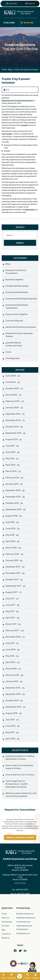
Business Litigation (14, 279)
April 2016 (10, 662)
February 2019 (12, 477)
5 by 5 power (7, 134)
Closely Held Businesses (17, 286)
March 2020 (11, 395)
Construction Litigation (17, 314)
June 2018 (10, 528)
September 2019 (13, 433)
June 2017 (10, 605)
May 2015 (10, 732)
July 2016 (10, 643)
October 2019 (12, 427)
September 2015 (13, 707)
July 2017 (10, 598)
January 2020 (12, 407)
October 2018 (12, 503)
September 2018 (13, 509)
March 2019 (11, 471)
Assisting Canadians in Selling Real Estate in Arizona (20, 757)
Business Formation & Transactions (16, 271)
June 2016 (10, 649)
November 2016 (13, 637)
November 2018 (13, 497)
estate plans (30, 209)
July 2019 (10, 446)
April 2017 (10, 618)
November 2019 (13, 420)
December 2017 (13, 567)
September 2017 (13, 586)
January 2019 (12, 484)
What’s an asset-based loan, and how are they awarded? (21, 794)
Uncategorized (12, 358)
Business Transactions (25, 914)
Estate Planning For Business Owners (17, 100)
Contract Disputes (14, 321)
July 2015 (10, 719)
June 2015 (10, 726)
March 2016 (11, 669)
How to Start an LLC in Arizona (20, 775)
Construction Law (23, 922)
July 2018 (10, 522)
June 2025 (11, 376)
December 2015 (13, 688)
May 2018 (10, 535)
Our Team (5, 926)
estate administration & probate (21, 327)
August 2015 (12, 713)
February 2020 (13, 401)
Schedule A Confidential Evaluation (20, 837)
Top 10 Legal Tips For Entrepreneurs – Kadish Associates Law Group (17, 784)
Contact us (6, 934)
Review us (6, 938)
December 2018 (13, 490)
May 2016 (10, 656)
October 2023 (12, 388)
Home (4, 69)
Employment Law (23, 933)
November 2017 (13, 573)
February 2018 (12, 554)
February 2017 (12, 630)
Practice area (7, 922)
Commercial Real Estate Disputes (21, 299)
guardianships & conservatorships (14, 344)
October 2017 (12, 579)
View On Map (20, 883)
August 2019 (12, 439)
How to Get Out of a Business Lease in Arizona (19, 767)
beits (8, 90)
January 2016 (12, 681)
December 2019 (13, 414)
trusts (24, 125)
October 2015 (12, 700)
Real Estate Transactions (25, 918)
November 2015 (13, 694)
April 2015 (10, 739)
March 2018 (11, 548)
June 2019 (10, 452)
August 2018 (12, 516)
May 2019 (10, 458)
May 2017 (10, 611)
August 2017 (11, 592)
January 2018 (12, 560)
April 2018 (10, 541)
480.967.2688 (28, 22)
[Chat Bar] (20, 3)
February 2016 (12, 675)
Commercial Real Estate (17, 292)
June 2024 (11, 382)
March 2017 (11, 624)
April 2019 (10, 465)
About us (5, 918)
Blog (10, 69)
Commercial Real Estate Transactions (17, 306)
